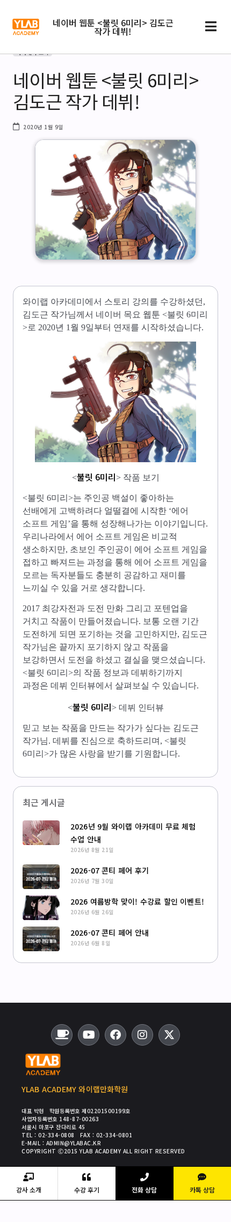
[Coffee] (62, 1035)
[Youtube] (88, 1035)
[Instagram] (142, 1035)
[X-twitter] (169, 1035)
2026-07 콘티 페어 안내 (109, 932)
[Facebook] (115, 1035)
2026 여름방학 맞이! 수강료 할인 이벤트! (137, 901)
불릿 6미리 (96, 476)
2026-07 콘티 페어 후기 (109, 870)
